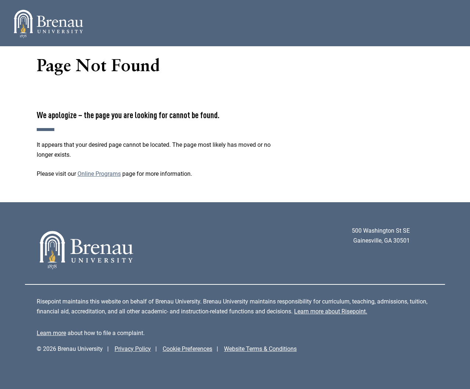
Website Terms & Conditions (260, 348)
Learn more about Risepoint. (330, 311)
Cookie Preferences (187, 348)
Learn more (51, 333)
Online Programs (99, 173)
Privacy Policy (133, 348)
